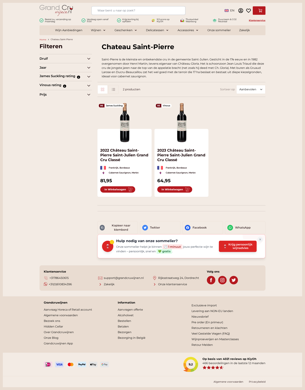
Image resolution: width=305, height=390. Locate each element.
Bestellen (124, 321)
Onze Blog (51, 337)
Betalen (123, 326)
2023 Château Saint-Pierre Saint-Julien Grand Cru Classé (181, 155)
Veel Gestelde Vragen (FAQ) (211, 333)
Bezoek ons (52, 321)
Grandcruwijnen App (58, 343)
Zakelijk (244, 30)
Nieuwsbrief (200, 316)
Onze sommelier (219, 30)
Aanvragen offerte (130, 309)
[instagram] (222, 280)
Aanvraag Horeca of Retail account (68, 309)
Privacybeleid (257, 381)
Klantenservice (257, 20)
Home (43, 39)
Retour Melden (202, 345)
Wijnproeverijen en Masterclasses (215, 339)
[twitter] (233, 280)
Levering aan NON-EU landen (212, 311)
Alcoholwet (126, 315)
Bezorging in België (131, 337)
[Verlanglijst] (248, 10)
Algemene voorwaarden (61, 315)
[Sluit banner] (260, 239)
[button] (78, 77)
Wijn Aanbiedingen (68, 30)
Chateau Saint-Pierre (62, 39)
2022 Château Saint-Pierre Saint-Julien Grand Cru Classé (124, 155)
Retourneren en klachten (210, 328)
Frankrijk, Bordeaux (119, 167)
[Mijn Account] (240, 10)
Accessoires (186, 30)
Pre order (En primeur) (207, 322)
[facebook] (211, 280)
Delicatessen (155, 30)
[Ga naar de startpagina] (56, 10)
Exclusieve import (204, 305)
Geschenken (124, 30)
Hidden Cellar (53, 326)
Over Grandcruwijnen (59, 332)
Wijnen (96, 30)
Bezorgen (124, 332)
